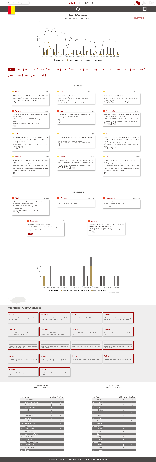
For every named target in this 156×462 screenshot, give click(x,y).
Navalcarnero (111, 198)
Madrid (18, 92)
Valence (18, 134)
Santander (64, 111)
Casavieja (34, 221)
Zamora (63, 134)
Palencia (109, 92)
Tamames (64, 198)
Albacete (63, 92)
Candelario (110, 111)
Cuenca (18, 111)
